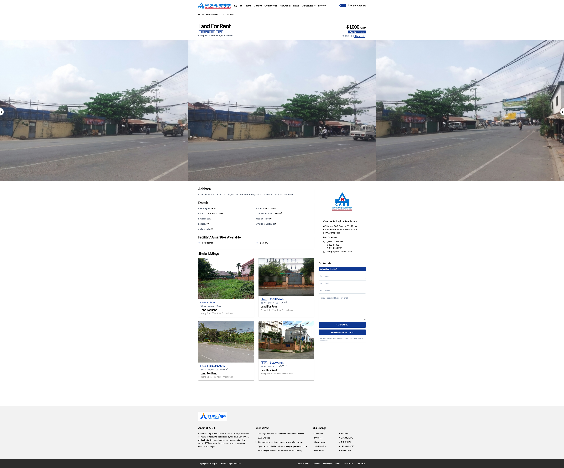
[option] (282, 110)
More (321, 5)
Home (201, 14)
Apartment (318, 433)
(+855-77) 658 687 (335, 241)
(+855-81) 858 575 (335, 245)
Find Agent (285, 5)
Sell (242, 5)
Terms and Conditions (331, 464)
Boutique (344, 433)
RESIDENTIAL (346, 450)
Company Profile (303, 464)
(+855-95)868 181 (334, 248)
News (296, 5)
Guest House (319, 442)
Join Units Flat (320, 446)
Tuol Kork (215, 35)
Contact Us (361, 464)
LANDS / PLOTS (347, 446)
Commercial (271, 5)
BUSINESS (318, 438)
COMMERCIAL (347, 438)
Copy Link (359, 36)
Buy (235, 5)
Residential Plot (213, 14)
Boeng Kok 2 (204, 35)
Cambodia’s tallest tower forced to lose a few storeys (280, 442)
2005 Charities (264, 438)
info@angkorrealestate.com (339, 251)
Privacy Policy (348, 464)
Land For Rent (208, 309)
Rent (248, 5)
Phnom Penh (227, 35)
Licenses (316, 464)
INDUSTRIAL (346, 442)
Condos (258, 5)
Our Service (307, 5)
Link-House (319, 450)
